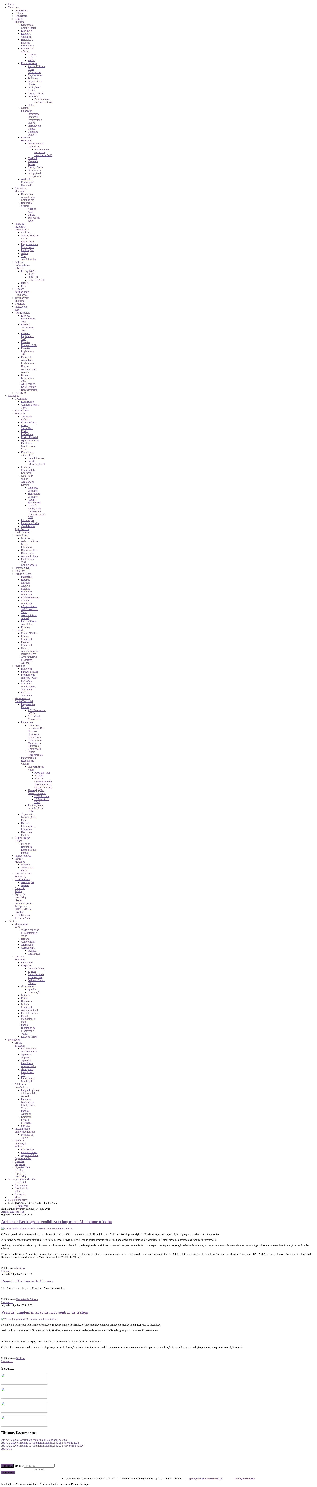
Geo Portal (20, 1182)
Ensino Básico (28, 422)
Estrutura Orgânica (26, 35)
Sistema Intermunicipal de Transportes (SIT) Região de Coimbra (24, 906)
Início (11, 4)
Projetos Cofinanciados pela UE (22, 265)
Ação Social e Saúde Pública (22, 531)
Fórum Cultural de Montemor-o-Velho (29, 609)
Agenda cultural (29, 1010)
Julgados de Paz (23, 855)
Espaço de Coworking (20, 896)
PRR (23, 286)
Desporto (19, 630)
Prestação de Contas (34, 88)
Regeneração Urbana (28, 706)
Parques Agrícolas (26, 1112)
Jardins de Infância (26, 418)
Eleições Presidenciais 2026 (28, 318)
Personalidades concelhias (29, 623)
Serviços (25, 1125)
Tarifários (33, 78)
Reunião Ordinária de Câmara (27, 1281)
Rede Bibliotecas (30, 597)
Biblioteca (26, 668)
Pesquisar (7, 1466)
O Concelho (21, 398)
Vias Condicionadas (29, 563)
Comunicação (22, 229)
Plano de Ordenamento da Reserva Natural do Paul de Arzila (43, 783)
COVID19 (20, 392)
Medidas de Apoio (27, 1136)
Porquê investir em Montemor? (29, 1050)
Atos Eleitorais (22, 312)
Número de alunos (27, 477)
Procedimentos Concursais (35, 145)
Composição (27, 199)
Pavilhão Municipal (26, 643)
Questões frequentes (20, 1163)
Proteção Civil (22, 567)
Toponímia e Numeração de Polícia (28, 817)
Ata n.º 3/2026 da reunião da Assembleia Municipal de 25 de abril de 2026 (40, 1442)
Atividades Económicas (21, 1086)
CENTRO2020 (36, 280)
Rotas (24, 998)
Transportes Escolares (34, 495)
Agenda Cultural (29, 556)
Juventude (20, 665)
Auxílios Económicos (34, 501)
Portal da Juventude (26, 694)
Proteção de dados (245, 1478)
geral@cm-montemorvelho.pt (205, 1478)
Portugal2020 (28, 271)
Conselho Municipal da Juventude (28, 686)
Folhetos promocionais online (28, 1019)
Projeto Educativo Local (36, 462)
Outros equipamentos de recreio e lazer (30, 651)
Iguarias (32, 950)
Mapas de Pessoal (33, 163)
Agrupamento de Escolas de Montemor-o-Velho (30, 445)
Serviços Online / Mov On (21, 1179)
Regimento (27, 202)
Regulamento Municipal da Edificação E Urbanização (35, 744)
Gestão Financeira (26, 109)
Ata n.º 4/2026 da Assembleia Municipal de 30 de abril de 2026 (34, 1439)
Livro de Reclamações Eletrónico (21, 1205)
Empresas (26, 1116)
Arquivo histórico (25, 587)
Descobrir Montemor (20, 958)
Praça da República (26, 845)
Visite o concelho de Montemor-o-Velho (30, 932)
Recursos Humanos (26, 139)
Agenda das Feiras (27, 869)
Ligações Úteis (22, 1167)
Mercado (25, 864)
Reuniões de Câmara (27, 50)
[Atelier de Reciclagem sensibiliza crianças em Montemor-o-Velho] (36, 1228)
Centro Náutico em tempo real (36, 976)
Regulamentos (35, 75)
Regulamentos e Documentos (29, 246)
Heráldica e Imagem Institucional (27, 42)
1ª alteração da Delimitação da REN (35, 808)
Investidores (14, 1039)
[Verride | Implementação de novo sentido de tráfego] (29, 1319)
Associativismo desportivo (29, 658)
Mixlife (94, 1484)
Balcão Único (22, 410)
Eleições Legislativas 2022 (27, 378)
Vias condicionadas (28, 258)
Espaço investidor (20, 1044)
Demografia (21, 16)
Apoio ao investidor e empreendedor (28, 1063)
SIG (23, 1075)
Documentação (29, 63)
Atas (30, 57)
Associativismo (22, 879)
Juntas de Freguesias (20, 225)
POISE (31, 274)
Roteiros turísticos (25, 581)
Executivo (26, 30)
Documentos (34, 170)
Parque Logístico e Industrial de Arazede (30, 1093)
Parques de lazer (29, 671)
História (19, 13)
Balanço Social (35, 93)
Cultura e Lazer (23, 573)
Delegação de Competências (35, 175)
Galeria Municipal (26, 602)
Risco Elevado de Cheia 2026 (22, 916)
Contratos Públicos (33, 133)
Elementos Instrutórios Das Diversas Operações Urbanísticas (36, 731)
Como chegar (28, 941)
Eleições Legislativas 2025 (27, 336)
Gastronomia (28, 947)
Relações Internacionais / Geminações (22, 292)
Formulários (34, 96)
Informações (27, 520)
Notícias (25, 232)
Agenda (32, 54)
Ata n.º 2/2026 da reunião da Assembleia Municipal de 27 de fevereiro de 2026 (42, 1445)
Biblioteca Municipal (26, 593)
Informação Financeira (34, 115)
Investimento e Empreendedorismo (25, 1130)
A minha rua (21, 1185)
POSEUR (33, 277)
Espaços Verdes (29, 1036)
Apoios (25, 885)
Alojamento (27, 944)
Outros (31, 105)
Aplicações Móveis (20, 1195)
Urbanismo (27, 722)
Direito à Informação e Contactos (28, 826)
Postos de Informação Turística (20, 1143)
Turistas (12, 921)
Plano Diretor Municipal (28, 1080)
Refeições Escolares (33, 489)
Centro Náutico (29, 633)
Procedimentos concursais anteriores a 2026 (43, 152)
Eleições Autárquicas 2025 (27, 327)
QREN (25, 283)
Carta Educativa (36, 458)
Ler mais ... (7, 1271)
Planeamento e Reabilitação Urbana (28, 760)
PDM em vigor (42, 772)
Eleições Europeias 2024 (29, 344)
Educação (20, 413)
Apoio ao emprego (26, 1056)
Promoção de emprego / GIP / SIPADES (29, 677)
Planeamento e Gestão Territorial (43, 100)
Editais (31, 60)
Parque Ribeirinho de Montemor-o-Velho (28, 1029)
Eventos (25, 627)
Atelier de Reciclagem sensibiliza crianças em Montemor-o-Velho (56, 1221)
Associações (27, 882)
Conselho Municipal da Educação (28, 470)
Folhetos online (29, 1152)
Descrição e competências (28, 195)
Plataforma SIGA (30, 523)
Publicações (27, 250)
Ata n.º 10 (6, 1448)
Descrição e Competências (28, 26)
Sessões (25, 205)
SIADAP (32, 158)
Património (27, 576)
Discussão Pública (26, 833)
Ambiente (20, 570)
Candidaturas (28, 526)
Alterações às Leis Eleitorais (28, 385)
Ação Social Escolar (27, 483)
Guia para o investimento (27, 1071)
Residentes (13, 395)
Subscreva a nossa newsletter (16, 1469)
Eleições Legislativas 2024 (27, 351)
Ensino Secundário (27, 427)
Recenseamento (29, 389)
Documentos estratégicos (27, 453)
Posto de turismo (29, 1013)
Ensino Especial (29, 437)
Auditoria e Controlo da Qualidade (27, 182)
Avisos (24, 253)
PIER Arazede (41, 796)
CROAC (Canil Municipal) (23, 875)
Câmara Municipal (20, 20)
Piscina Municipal (26, 637)
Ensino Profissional (27, 433)
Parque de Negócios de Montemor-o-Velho (28, 1103)
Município (13, 7)
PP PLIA (39, 775)
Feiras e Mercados (20, 860)
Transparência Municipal (22, 299)
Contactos (20, 303)
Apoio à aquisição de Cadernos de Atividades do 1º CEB (36, 511)
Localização (21, 10)
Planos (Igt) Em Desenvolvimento (37, 792)
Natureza (26, 995)
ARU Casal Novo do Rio (34, 718)
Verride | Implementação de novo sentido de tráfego (45, 1312)
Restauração (34, 953)
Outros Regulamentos (35, 753)
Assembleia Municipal (21, 189)
